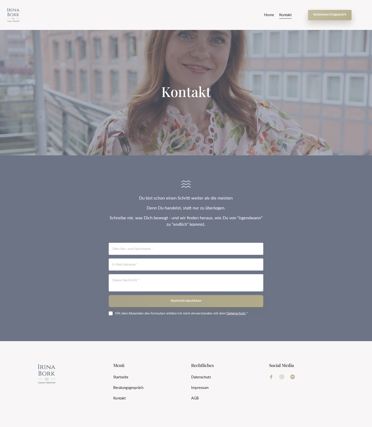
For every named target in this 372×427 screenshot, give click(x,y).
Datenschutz (236, 313)
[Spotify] (294, 376)
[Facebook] (272, 376)
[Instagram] (283, 376)
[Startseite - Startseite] (13, 15)
